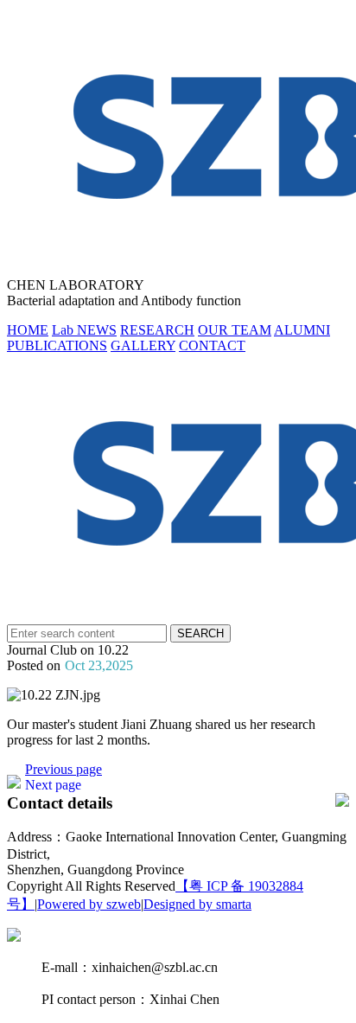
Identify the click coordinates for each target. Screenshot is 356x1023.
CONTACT (212, 345)
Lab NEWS (84, 330)
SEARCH (200, 633)
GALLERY (143, 345)
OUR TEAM (234, 330)
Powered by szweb (89, 904)
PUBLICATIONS (57, 345)
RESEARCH (157, 330)
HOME (27, 330)
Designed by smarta (197, 904)
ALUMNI (302, 330)
